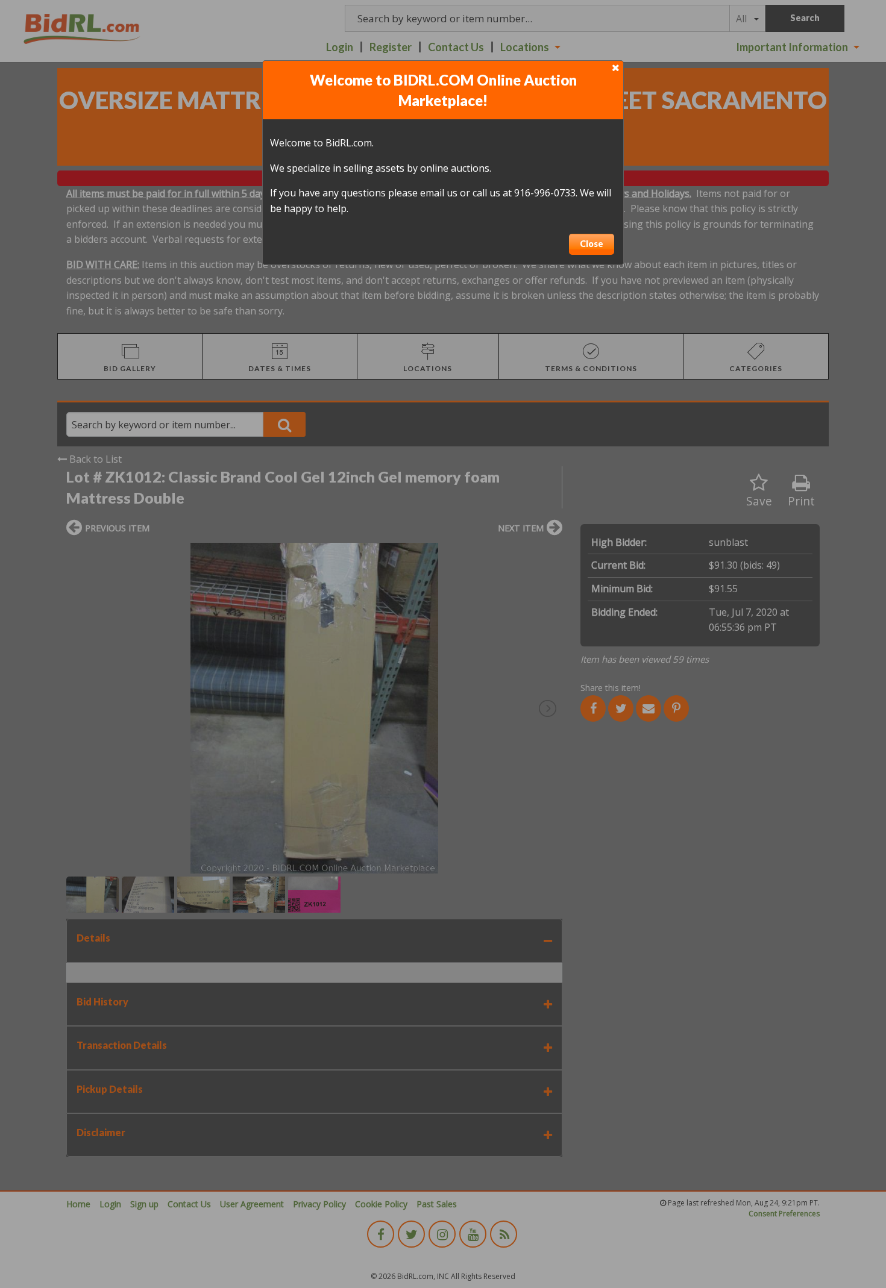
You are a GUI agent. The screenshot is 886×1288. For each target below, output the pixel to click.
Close (591, 244)
